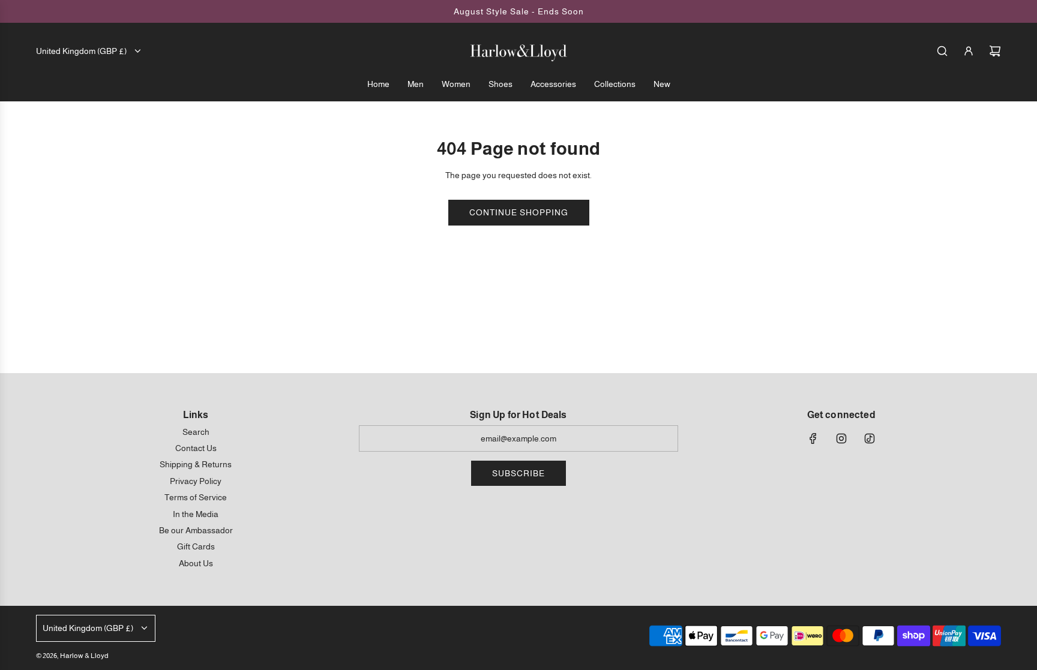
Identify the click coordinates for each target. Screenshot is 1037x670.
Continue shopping (518, 212)
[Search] (942, 51)
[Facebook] (813, 438)
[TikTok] (869, 438)
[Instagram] (841, 438)
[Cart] (995, 51)
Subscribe (518, 473)
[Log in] (968, 51)
